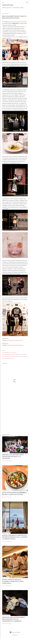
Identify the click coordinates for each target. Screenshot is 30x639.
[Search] (27, 2)
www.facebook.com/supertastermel (15, 340)
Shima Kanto (18, 356)
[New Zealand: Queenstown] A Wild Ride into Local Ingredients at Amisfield (13, 619)
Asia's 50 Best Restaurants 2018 (17, 21)
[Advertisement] (15, 415)
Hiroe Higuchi (23, 354)
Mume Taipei (8, 356)
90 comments (8, 623)
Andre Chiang (13, 352)
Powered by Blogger (16, 632)
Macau (3, 356)
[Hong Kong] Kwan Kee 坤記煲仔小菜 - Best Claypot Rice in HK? (14, 493)
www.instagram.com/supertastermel (13, 302)
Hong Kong (16, 7)
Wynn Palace (10, 358)
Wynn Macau (5, 358)
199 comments (8, 497)
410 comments (9, 460)
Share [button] (3, 350)
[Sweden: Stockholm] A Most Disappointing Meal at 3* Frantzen (13, 456)
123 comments (8, 541)
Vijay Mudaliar (24, 356)
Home (4, 7)
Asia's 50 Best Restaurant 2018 (8, 354)
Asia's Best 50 (17, 354)
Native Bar (13, 356)
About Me (9, 7)
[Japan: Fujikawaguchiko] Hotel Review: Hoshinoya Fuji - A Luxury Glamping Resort (14, 537)
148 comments (9, 585)
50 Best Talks (7, 352)
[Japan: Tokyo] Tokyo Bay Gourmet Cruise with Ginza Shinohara (13, 581)
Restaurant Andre (14, 36)
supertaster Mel (7, 5)
